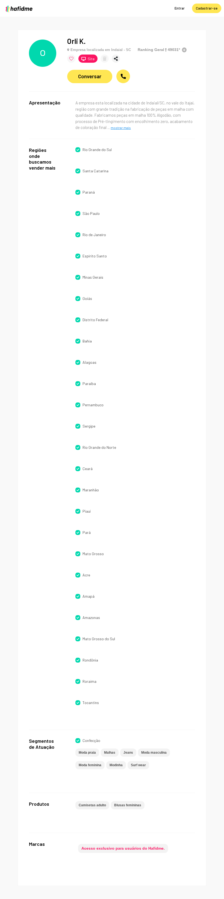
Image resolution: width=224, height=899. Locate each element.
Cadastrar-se (206, 8)
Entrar (180, 8)
